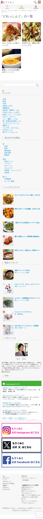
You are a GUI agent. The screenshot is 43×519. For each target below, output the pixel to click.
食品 (6, 146)
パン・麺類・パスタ (10, 119)
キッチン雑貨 (9, 181)
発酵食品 (6, 108)
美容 (4, 159)
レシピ (7, 93)
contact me (6, 489)
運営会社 (24, 476)
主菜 (4, 99)
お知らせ (6, 487)
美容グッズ (8, 161)
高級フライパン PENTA (22, 270)
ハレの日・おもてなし (11, 128)
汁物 (4, 103)
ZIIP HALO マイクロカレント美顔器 (26, 326)
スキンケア (8, 168)
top (4, 476)
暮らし (5, 177)
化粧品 (6, 172)
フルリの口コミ (27, 493)
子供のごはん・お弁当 (11, 112)
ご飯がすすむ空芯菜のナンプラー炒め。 (28, 222)
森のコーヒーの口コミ (29, 491)
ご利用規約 (25, 480)
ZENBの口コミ (26, 489)
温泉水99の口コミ (27, 487)
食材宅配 (7, 153)
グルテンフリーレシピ (11, 123)
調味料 (6, 155)
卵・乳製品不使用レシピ (12, 121)
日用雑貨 (7, 179)
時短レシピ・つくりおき (12, 114)
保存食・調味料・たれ (11, 110)
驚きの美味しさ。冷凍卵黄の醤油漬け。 (28, 236)
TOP (18, 10)
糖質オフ (6, 125)
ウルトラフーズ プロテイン (24, 312)
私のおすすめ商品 (8, 483)
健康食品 (7, 150)
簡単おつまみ (8, 106)
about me (6, 478)
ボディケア (8, 166)
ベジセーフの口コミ (28, 503)
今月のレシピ (8, 130)
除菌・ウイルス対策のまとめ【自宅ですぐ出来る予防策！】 (31, 497)
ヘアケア (7, 164)
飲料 (6, 148)
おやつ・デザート (9, 117)
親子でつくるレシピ (10, 132)
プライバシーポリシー (29, 478)
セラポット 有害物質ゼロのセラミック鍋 (28, 298)
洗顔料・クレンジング (12, 170)
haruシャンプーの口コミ (30, 501)
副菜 (4, 101)
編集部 (5, 485)
